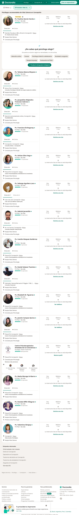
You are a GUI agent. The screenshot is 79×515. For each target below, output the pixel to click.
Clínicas (23, 492)
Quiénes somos (6, 501)
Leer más (19, 511)
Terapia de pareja (31, 60)
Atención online (16, 56)
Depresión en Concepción (10, 454)
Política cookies (6, 499)
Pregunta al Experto (27, 493)
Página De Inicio (6, 472)
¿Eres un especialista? (68, 2)
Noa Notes (45, 493)
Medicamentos (25, 495)
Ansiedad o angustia (61, 56)
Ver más (23, 21)
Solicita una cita (58, 26)
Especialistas (25, 490)
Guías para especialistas (47, 495)
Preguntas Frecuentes (27, 501)
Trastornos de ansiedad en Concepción (14, 460)
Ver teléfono (58, 304)
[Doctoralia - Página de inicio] (11, 2)
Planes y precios (45, 490)
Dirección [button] (7, 28)
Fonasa (26, 56)
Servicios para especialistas (48, 492)
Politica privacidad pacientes (10, 493)
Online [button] (16, 28)
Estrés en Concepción (9, 452)
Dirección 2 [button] (16, 195)
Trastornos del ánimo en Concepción (14, 457)
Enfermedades (25, 499)
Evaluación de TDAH (46, 60)
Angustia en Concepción (10, 463)
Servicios (23, 497)
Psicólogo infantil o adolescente (42, 56)
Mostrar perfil (58, 355)
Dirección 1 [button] (7, 195)
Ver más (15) (6, 465)
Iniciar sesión (55, 2)
